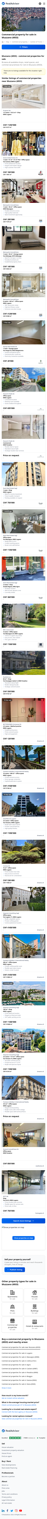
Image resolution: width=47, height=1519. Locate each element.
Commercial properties (12, 1327)
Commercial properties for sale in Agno (16, 1365)
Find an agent (7, 1456)
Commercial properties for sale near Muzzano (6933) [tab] (21, 1347)
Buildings (34, 1312)
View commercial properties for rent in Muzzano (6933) (22, 1419)
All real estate (7, 1503)
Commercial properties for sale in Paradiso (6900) (20, 1372)
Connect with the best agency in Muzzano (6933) (19, 1412)
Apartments (12, 1297)
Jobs (3, 1491)
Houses (34, 1297)
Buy (7, 42)
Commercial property (19, 42)
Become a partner (8, 1476)
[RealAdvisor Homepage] (10, 3)
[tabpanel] (23, 1369)
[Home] (2, 42)
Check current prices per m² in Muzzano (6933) (19, 1405)
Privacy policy (7, 1497)
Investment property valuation (13, 1450)
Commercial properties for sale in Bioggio (17, 1376)
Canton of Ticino (36, 42)
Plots (12, 1312)
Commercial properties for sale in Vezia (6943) (18, 1384)
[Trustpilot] (23, 1437)
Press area (5, 1488)
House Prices (6, 1453)
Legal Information (8, 1500)
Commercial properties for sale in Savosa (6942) (19, 1380)
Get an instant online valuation (13, 1398)
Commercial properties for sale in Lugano (17, 1353)
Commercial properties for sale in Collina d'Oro (19, 1361)
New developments (9, 1465)
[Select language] (40, 4)
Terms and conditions (10, 1494)
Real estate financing (9, 1468)
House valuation (8, 1447)
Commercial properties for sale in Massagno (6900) (20, 1357)
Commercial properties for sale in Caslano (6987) (19, 1369)
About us (5, 1485)
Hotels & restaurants (34, 1327)
